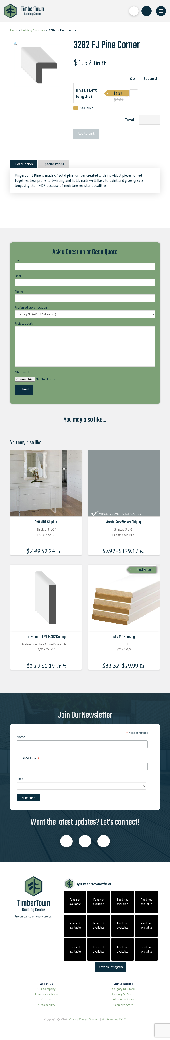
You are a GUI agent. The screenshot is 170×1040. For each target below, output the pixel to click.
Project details (24, 323)
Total (130, 120)
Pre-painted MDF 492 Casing (46, 637)
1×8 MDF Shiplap (46, 522)
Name (18, 260)
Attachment (22, 372)
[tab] (23, 164)
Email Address (28, 758)
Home (14, 30)
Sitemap (94, 1019)
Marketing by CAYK (114, 1019)
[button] (134, 11)
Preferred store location (31, 307)
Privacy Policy (78, 1019)
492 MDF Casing (124, 637)
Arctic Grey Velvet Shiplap (124, 522)
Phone (19, 292)
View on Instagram (110, 967)
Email (18, 276)
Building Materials (33, 30)
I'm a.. (21, 778)
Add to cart (86, 133)
